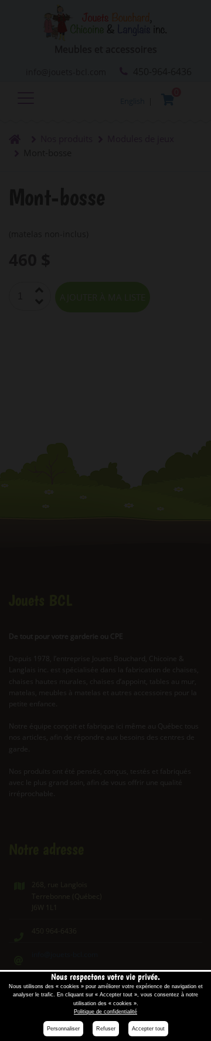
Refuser (105, 1029)
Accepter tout (148, 1029)
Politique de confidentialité (105, 1012)
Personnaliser (63, 1029)
